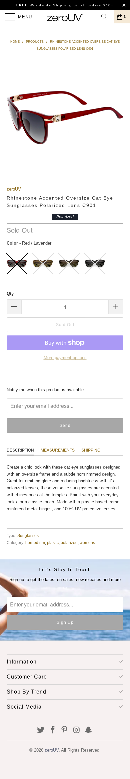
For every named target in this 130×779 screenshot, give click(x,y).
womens (87, 542)
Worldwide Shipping (44, 5)
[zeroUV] (65, 16)
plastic (53, 542)
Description (20, 450)
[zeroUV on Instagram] (77, 730)
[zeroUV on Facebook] (53, 730)
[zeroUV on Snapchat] (89, 730)
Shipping (90, 450)
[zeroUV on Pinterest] (65, 730)
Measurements (58, 450)
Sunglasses (28, 535)
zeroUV (14, 189)
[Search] (107, 17)
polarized (69, 542)
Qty (10, 293)
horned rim (35, 542)
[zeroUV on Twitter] (41, 730)
